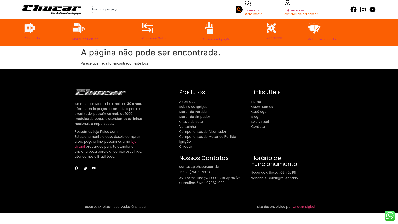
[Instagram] (363, 9)
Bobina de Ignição (216, 39)
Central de (252, 10)
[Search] (238, 9)
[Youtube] (372, 9)
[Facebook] (353, 9)
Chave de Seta (154, 38)
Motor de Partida (85, 39)
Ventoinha (274, 37)
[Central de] (248, 3)
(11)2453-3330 (294, 10)
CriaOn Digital (304, 206)
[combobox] (163, 9)
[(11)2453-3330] (287, 3)
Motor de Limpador (322, 39)
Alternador (32, 38)
